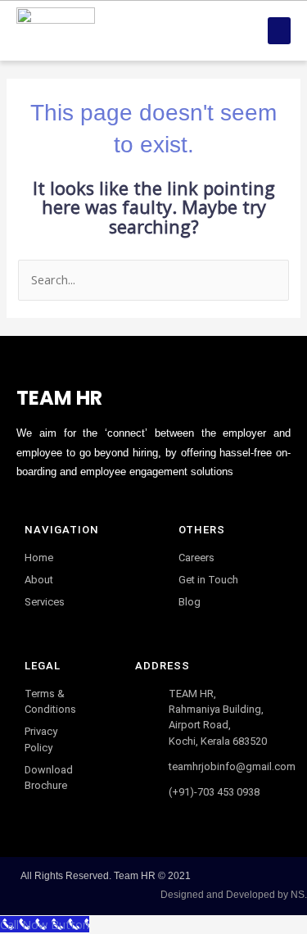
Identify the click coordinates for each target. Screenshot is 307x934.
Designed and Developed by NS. (233, 894)
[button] (279, 30)
